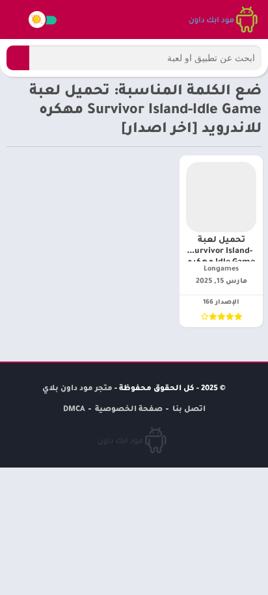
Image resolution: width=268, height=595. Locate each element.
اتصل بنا (189, 410)
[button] (18, 58)
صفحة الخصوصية (129, 410)
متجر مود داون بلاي (77, 389)
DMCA (74, 410)
